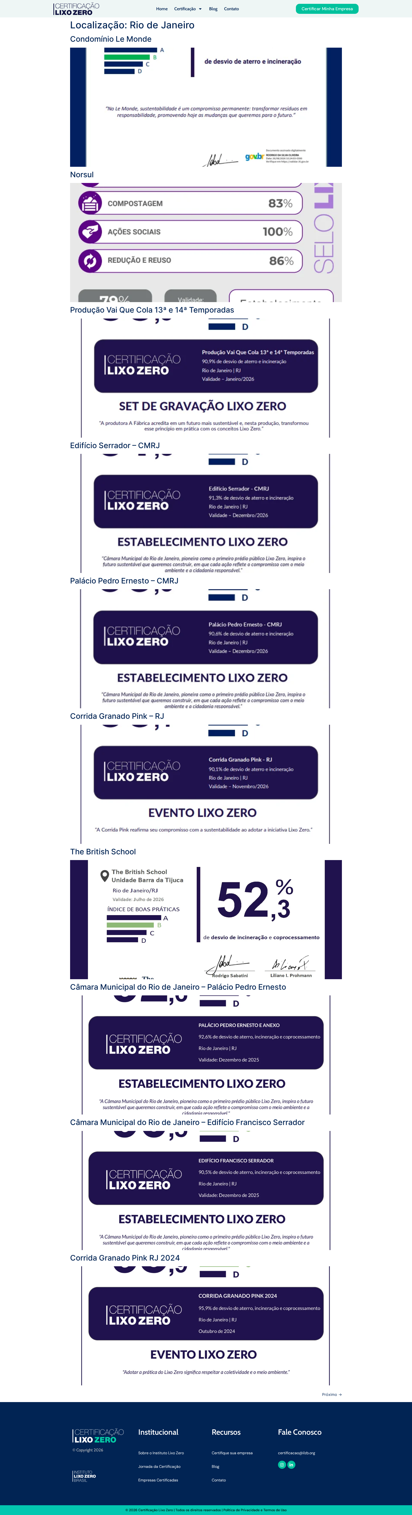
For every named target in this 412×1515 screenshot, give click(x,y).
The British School (103, 851)
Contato (231, 8)
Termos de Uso (275, 1510)
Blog (213, 8)
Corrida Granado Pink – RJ (117, 716)
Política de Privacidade (241, 1510)
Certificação (185, 8)
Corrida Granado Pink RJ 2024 (125, 1257)
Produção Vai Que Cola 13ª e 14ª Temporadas (152, 309)
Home (162, 8)
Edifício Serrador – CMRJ (115, 445)
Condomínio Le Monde (111, 39)
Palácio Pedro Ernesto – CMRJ (124, 580)
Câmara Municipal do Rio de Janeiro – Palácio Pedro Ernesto (178, 987)
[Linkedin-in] (291, 1465)
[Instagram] (282, 1465)
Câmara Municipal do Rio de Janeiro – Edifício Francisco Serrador (187, 1122)
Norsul (82, 174)
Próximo (332, 1394)
